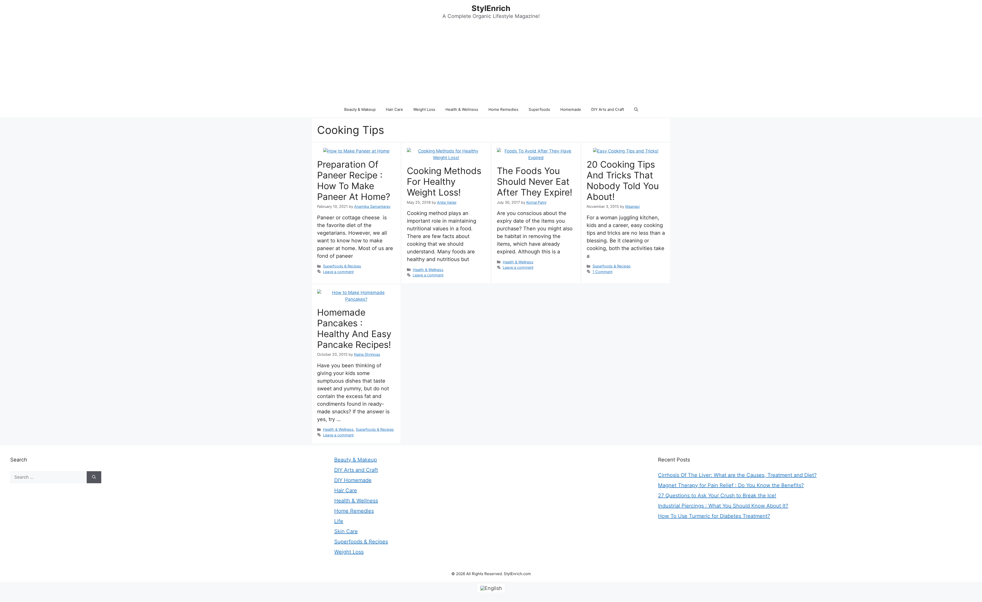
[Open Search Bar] (636, 109)
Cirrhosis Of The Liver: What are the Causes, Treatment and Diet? (737, 475)
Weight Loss (424, 109)
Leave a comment (338, 272)
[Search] (94, 477)
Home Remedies (503, 109)
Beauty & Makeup (360, 109)
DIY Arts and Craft (607, 109)
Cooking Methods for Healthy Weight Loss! (444, 181)
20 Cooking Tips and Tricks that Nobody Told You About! (623, 180)
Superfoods (539, 109)
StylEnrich (491, 8)
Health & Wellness (461, 109)
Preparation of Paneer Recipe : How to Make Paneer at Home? (353, 180)
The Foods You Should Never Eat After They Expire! (534, 181)
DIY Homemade (353, 480)
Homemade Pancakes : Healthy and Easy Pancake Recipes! (354, 328)
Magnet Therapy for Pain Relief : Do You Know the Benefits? (731, 485)
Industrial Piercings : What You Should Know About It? (723, 506)
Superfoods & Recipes (342, 266)
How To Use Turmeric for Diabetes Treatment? (714, 516)
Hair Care (394, 109)
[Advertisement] (491, 63)
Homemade (570, 109)
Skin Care (346, 531)
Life (338, 521)
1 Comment (602, 272)
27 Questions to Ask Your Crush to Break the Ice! (717, 495)
